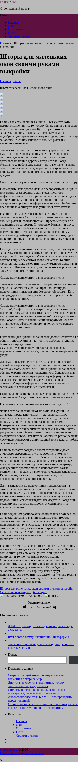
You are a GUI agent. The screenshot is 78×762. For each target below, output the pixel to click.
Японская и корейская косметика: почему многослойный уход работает (36, 684)
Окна (11, 25)
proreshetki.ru (8, 1)
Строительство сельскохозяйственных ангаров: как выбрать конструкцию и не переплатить (43, 705)
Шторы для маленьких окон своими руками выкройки (37, 588)
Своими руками (19, 36)
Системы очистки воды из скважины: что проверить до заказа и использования (36, 691)
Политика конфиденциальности (22, 753)
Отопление (15, 29)
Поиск (12, 654)
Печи (11, 33)
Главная (13, 22)
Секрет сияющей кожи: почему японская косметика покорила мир (36, 677)
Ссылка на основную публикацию (23, 592)
